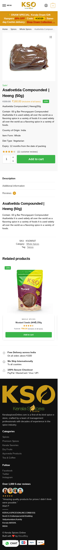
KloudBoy (23, 536)
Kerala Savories (10, 445)
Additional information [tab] (13, 185)
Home (5, 29)
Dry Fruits (7, 449)
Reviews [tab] (8, 193)
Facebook (7, 470)
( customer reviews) (27, 152)
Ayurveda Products (12, 453)
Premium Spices (10, 441)
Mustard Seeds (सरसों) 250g (29, 322)
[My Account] (46, 6)
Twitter (5, 474)
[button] (52, 5)
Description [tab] (8, 178)
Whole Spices (26, 29)
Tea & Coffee (9, 457)
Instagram (7, 477)
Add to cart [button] (29, 335)
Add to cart (36, 159)
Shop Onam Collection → (41, 22)
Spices (13, 29)
